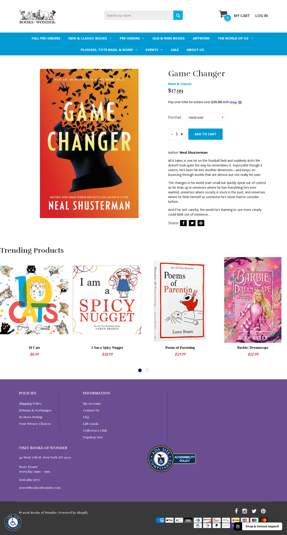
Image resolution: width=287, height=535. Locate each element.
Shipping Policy (30, 404)
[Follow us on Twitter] (192, 223)
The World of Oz (233, 38)
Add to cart (205, 134)
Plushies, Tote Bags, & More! (107, 49)
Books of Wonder (43, 513)
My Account (92, 404)
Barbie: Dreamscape (252, 347)
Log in (261, 15)
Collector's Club (95, 430)
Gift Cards (90, 424)
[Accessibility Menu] (13, 522)
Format (174, 117)
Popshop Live (93, 437)
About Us (195, 49)
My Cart (242, 15)
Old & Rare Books (168, 38)
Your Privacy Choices (35, 424)
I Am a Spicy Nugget (107, 347)
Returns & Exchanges (35, 410)
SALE (175, 49)
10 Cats (34, 347)
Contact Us (91, 410)
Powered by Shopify (73, 513)
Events (152, 49)
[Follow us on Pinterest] (201, 223)
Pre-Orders (130, 38)
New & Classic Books (87, 38)
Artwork (201, 38)
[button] (140, 370)
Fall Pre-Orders (46, 38)
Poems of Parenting (180, 347)
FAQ (86, 417)
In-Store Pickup (30, 417)
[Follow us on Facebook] (183, 223)
